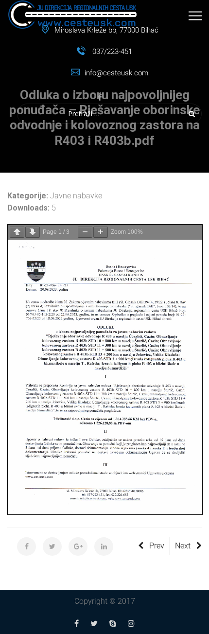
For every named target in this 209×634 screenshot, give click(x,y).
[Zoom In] (100, 232)
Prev (156, 545)
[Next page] (32, 232)
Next (183, 545)
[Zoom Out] (85, 232)
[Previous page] (17, 232)
